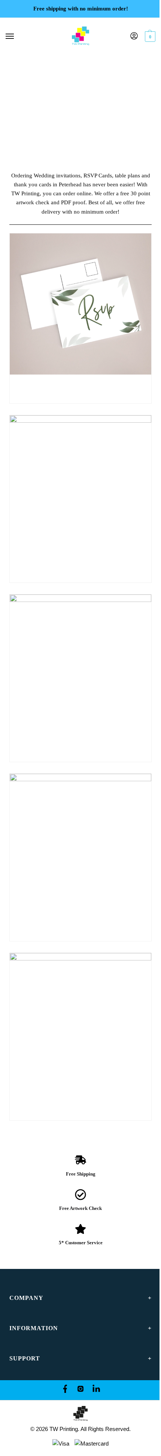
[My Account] (134, 36)
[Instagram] (80, 1390)
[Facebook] (65, 1390)
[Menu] (17, 36)
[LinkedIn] (96, 1390)
